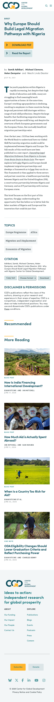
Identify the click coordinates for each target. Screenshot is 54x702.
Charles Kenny (29, 558)
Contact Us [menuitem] (9, 630)
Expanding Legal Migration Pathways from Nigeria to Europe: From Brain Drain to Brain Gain (25, 156)
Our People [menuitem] (9, 625)
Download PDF (21, 45)
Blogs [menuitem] (29, 620)
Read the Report (21, 53)
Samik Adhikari (16, 69)
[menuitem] (46, 6)
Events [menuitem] (30, 625)
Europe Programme (16, 232)
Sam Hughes (28, 445)
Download (44, 278)
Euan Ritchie (10, 390)
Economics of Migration (18, 249)
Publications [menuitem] (32, 615)
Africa (34, 232)
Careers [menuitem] (30, 641)
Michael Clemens (34, 69)
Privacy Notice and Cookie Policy (27, 692)
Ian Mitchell (28, 390)
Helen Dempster (12, 73)
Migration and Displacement (21, 240)
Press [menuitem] (29, 636)
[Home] (27, 5)
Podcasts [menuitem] (31, 630)
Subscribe (18, 667)
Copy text (10, 278)
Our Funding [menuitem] (9, 615)
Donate (36, 667)
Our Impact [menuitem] (9, 620)
